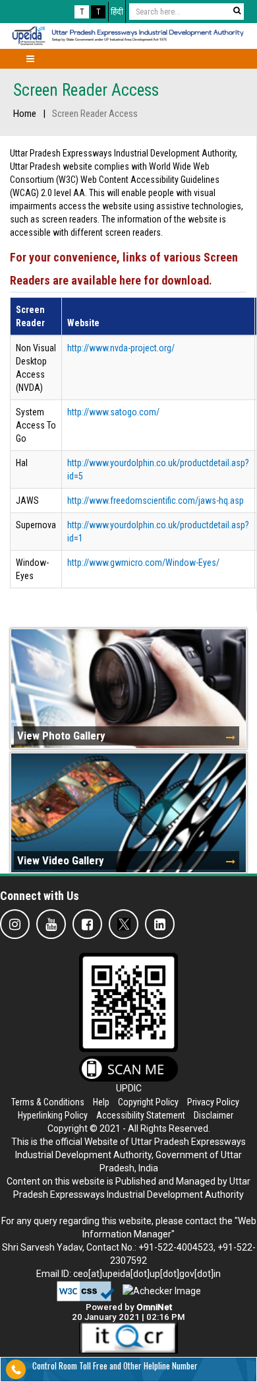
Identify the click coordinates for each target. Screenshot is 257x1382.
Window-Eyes (32, 569)
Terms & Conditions (47, 1102)
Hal (22, 463)
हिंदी (117, 12)
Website (83, 323)
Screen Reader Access (86, 90)
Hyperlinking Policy (53, 1115)
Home (24, 114)
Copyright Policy (148, 1102)
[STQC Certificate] (128, 1338)
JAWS (27, 500)
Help (101, 1102)
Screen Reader (30, 316)
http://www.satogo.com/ (113, 412)
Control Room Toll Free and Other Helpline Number (115, 1365)
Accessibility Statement (140, 1115)
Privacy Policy (213, 1102)
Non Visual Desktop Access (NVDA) (36, 368)
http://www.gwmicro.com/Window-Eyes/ (143, 562)
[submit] (236, 10)
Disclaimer (213, 1115)
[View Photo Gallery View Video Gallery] (128, 618)
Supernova (36, 525)
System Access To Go (36, 425)
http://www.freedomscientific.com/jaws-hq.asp (155, 500)
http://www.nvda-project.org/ (121, 348)
